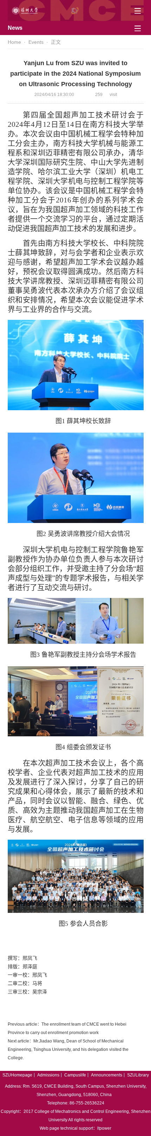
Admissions (48, 1075)
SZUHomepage (17, 1075)
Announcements (106, 1075)
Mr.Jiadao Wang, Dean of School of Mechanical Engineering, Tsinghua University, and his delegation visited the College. (68, 1049)
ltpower (104, 1128)
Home (14, 42)
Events (36, 42)
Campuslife (75, 1075)
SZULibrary (138, 1075)
